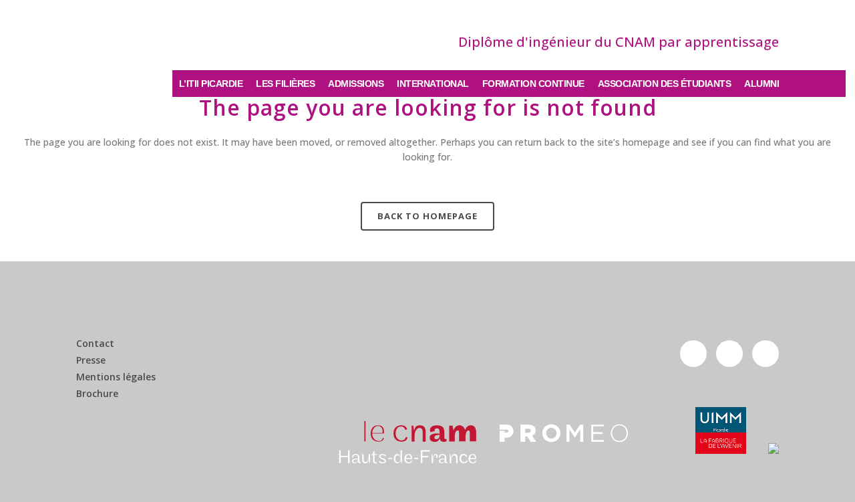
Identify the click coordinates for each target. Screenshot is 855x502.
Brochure (97, 393)
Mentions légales (116, 377)
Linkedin (765, 353)
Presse (91, 360)
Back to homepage (427, 216)
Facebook (693, 353)
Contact (95, 343)
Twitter (729, 353)
